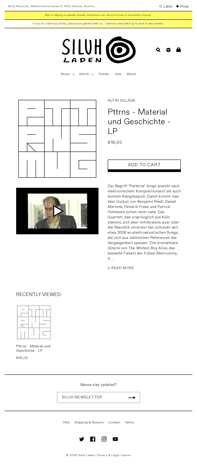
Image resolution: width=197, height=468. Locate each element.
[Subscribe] (131, 397)
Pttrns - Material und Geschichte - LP (33, 348)
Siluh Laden (86, 455)
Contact (114, 422)
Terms (129, 422)
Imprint (126, 455)
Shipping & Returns (89, 422)
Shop (184, 6)
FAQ (66, 422)
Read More (122, 268)
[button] (67, 74)
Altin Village (121, 100)
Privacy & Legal (108, 455)
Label (167, 6)
